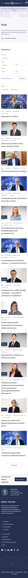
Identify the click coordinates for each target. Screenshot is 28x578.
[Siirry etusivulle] (12, 3)
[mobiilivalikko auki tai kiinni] (1, 3)
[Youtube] (11, 550)
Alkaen (2, 61)
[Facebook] (15, 550)
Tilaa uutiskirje (20, 479)
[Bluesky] (2, 550)
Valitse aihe (3, 54)
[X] (5, 550)
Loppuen (3, 68)
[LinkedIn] (8, 550)
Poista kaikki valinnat (7, 78)
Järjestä (3, 86)
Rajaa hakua (22, 78)
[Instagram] (18, 550)
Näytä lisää (14, 465)
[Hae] (22, 3)
